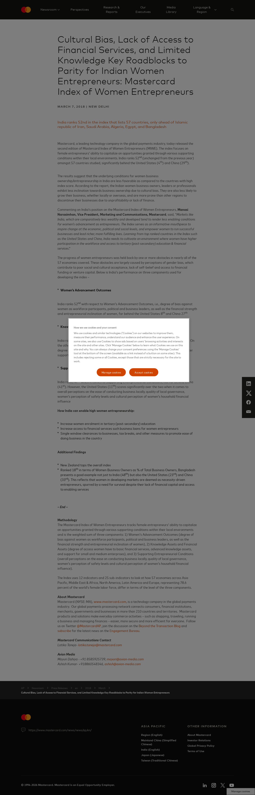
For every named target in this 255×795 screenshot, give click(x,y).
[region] (128, 350)
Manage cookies (111, 372)
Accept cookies (144, 372)
